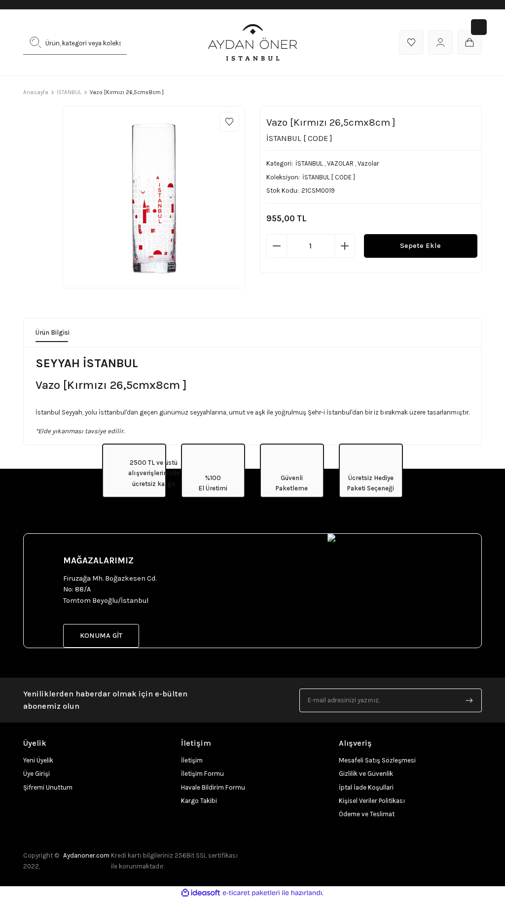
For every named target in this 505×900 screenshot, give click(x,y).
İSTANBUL (309, 163)
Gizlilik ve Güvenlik (366, 773)
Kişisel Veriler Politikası (372, 800)
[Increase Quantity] (345, 246)
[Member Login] (440, 42)
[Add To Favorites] (229, 122)
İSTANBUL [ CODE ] (328, 177)
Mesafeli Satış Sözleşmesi (377, 760)
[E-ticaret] (251, 893)
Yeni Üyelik (38, 760)
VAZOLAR (340, 163)
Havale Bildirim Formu (213, 787)
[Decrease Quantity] (277, 246)
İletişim (192, 760)
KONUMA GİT (101, 635)
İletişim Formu (202, 773)
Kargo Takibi (199, 800)
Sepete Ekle (420, 246)
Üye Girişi (36, 773)
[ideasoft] (200, 893)
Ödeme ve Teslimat (367, 814)
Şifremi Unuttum (47, 787)
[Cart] (469, 42)
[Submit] (469, 700)
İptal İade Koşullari (366, 787)
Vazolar (368, 163)
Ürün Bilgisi (53, 332)
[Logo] (252, 42)
